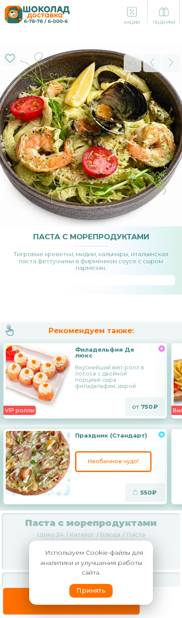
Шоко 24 (50, 534)
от (142, 406)
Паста (135, 534)
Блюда (110, 534)
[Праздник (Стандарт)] (39, 463)
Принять (91, 591)
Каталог (81, 534)
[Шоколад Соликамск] (37, 13)
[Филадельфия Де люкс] (39, 377)
